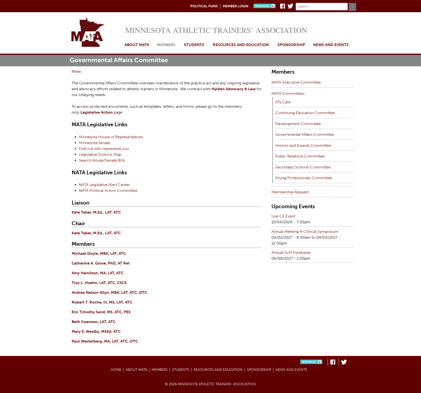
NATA (83, 184)
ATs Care (283, 102)
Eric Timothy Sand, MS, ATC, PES (101, 312)
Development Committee (298, 123)
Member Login (236, 6)
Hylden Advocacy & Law (233, 89)
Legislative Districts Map (100, 154)
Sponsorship (291, 44)
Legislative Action (96, 112)
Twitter (290, 6)
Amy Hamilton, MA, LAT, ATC (98, 273)
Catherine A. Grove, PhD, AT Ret (101, 263)
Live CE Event (283, 216)
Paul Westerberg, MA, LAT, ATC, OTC (105, 341)
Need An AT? (265, 6)
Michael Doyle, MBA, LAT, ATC (99, 253)
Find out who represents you (104, 148)
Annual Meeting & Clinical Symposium (304, 231)
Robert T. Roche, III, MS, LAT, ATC (102, 302)
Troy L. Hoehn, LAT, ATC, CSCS (99, 282)
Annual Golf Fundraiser (291, 252)
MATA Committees (288, 93)
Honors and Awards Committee (303, 145)
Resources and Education (241, 44)
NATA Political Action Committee (108, 190)
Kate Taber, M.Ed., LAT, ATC (96, 212)
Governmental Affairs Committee (304, 134)
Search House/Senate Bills (102, 160)
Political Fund (204, 6)
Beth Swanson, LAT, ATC (93, 321)
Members (166, 44)
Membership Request (290, 192)
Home (96, 33)
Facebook (282, 6)
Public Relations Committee (300, 156)
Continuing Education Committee (305, 112)
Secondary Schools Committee (303, 167)
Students (194, 44)
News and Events (331, 44)
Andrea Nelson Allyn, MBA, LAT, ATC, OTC (109, 292)
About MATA (136, 44)
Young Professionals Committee (303, 178)
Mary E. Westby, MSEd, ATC (96, 331)
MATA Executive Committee (296, 82)
